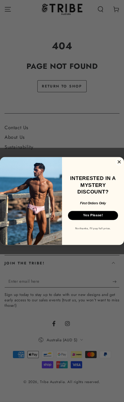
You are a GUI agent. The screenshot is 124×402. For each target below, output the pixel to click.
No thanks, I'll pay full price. (93, 228)
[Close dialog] (119, 162)
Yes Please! (93, 215)
